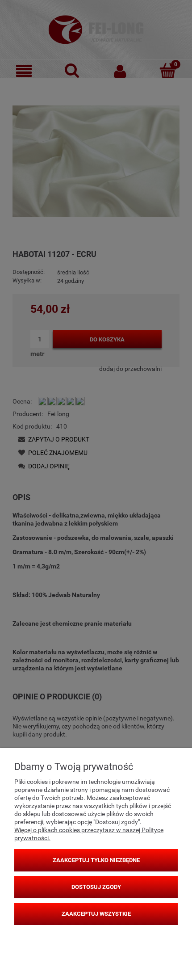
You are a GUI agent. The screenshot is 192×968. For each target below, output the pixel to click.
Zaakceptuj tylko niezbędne (96, 860)
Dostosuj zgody (96, 887)
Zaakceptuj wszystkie (96, 913)
